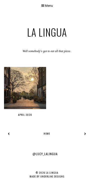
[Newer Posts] (9, 133)
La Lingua (47, 32)
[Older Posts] (85, 133)
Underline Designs (52, 176)
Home (47, 133)
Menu (48, 6)
